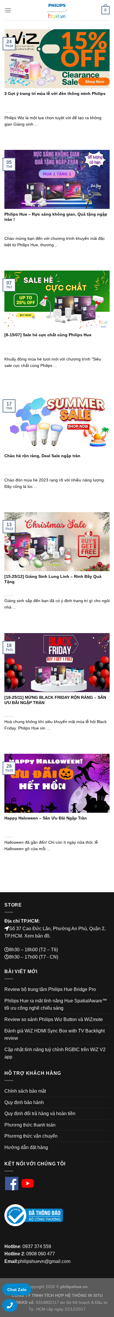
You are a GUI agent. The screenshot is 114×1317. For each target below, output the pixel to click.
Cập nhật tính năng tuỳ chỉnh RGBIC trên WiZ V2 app (55, 1053)
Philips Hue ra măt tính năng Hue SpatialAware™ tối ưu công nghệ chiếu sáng (55, 1004)
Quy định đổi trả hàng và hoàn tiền (39, 1113)
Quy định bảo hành (24, 1102)
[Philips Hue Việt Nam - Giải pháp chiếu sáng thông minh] (57, 10)
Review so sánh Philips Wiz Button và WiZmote (53, 1019)
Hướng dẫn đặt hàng (26, 1147)
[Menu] (7, 10)
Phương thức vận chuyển (31, 1136)
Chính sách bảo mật (25, 1091)
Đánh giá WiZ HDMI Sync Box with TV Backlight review (54, 1034)
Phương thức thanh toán (30, 1124)
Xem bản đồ (36, 935)
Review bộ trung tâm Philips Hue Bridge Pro (50, 989)
